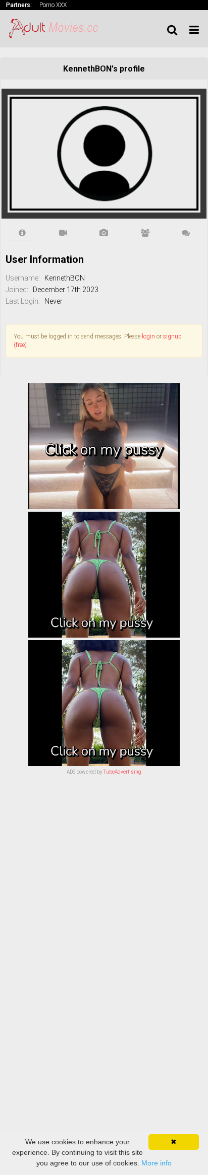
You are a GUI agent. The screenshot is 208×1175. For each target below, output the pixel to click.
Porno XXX (53, 5)
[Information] (22, 233)
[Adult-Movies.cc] (56, 28)
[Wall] (186, 233)
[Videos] (62, 233)
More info (156, 1163)
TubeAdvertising (122, 772)
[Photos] (103, 233)
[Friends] (145, 233)
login (148, 336)
